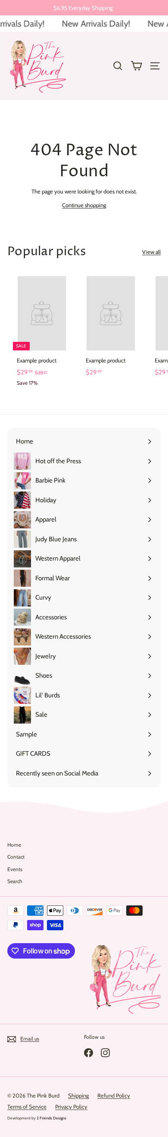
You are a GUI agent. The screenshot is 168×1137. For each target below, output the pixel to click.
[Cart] (136, 65)
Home (14, 844)
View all (151, 251)
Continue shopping (84, 205)
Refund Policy (113, 1095)
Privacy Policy (71, 1106)
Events (14, 869)
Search (14, 881)
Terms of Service (27, 1106)
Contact (16, 857)
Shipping (78, 1095)
